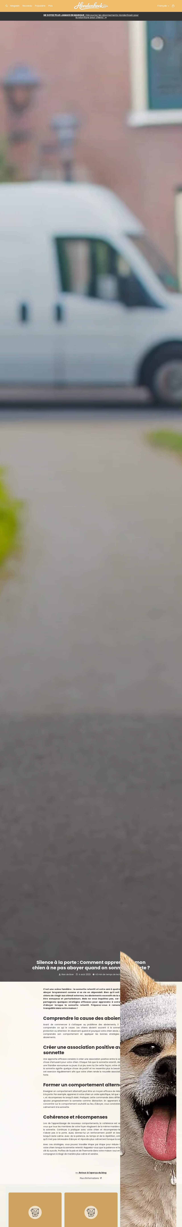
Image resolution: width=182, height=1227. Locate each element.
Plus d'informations (89, 1178)
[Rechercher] (6, 6)
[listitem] (50, 6)
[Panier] (173, 6)
